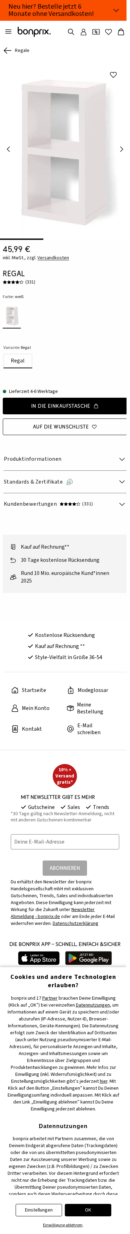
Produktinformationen (33, 459)
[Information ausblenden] (116, 10)
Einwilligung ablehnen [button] (63, 1225)
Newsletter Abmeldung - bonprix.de (53, 913)
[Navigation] (8, 31)
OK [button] (88, 1210)
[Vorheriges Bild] (8, 149)
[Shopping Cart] (121, 32)
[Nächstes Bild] (121, 149)
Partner (50, 998)
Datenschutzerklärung (75, 923)
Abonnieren (65, 868)
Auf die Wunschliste (61, 426)
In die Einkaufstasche (60, 406)
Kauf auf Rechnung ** (60, 646)
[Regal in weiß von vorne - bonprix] (65, 149)
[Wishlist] (108, 32)
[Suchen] (71, 32)
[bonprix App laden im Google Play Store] (88, 958)
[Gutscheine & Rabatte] (96, 32)
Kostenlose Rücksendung (65, 635)
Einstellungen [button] (39, 1210)
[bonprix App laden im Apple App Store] (39, 958)
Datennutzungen (93, 1005)
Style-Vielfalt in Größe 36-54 (68, 657)
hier (103, 1081)
